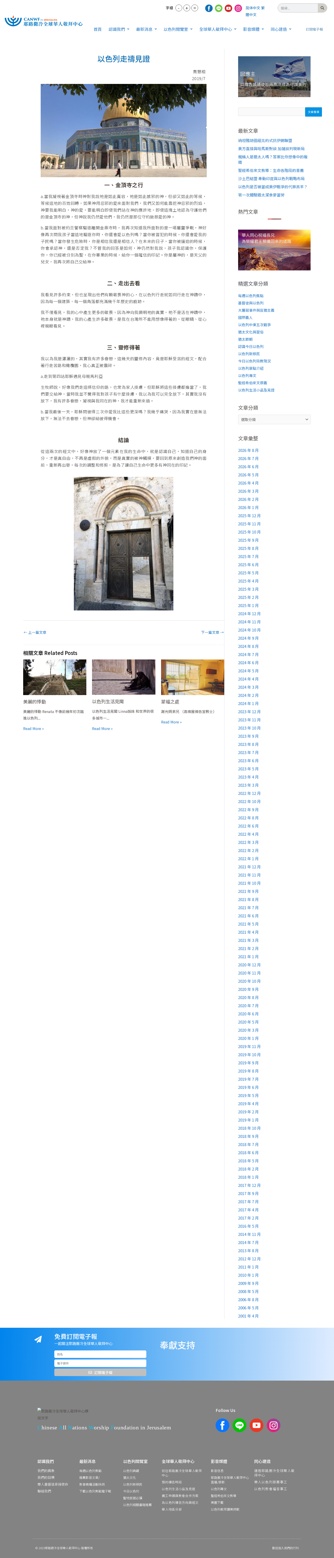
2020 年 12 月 (249, 965)
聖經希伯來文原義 (252, 382)
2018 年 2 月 (248, 1169)
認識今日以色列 (251, 346)
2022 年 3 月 (248, 842)
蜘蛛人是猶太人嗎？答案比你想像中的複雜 (273, 159)
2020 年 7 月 (248, 1005)
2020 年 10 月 (249, 981)
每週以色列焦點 (251, 295)
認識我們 (117, 29)
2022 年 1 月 (248, 858)
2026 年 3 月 (248, 491)
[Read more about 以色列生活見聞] (123, 677)
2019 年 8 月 (248, 1071)
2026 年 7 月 (248, 458)
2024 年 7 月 (248, 654)
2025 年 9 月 (248, 540)
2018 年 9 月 (248, 1136)
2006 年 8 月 (248, 1299)
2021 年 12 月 (249, 867)
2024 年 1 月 (248, 703)
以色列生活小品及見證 (256, 390)
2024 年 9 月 (248, 638)
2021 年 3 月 (248, 940)
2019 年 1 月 (248, 1120)
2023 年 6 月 (248, 760)
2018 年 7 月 (248, 1144)
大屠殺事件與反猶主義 (256, 310)
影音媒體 (251, 29)
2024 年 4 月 (248, 679)
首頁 (98, 29)
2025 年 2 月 (248, 597)
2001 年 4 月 (248, 1316)
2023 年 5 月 (248, 769)
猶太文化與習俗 (251, 332)
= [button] (194, 8)
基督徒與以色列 (251, 303)
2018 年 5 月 (248, 1161)
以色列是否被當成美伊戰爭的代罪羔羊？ (273, 186)
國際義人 (245, 317)
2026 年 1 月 (248, 507)
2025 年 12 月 (249, 515)
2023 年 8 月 (248, 744)
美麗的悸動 (34, 701)
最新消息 (144, 29)
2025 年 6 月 (248, 564)
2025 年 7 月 (248, 556)
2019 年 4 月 (248, 1103)
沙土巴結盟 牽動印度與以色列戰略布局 (271, 178)
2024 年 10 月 (249, 630)
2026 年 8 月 (248, 450)
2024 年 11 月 (249, 622)
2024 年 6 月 (248, 662)
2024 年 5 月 (248, 671)
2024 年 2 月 (248, 695)
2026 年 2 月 (248, 499)
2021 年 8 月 (248, 899)
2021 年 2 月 (248, 948)
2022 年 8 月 (248, 818)
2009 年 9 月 (248, 1283)
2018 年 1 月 (248, 1177)
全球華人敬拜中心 (215, 29)
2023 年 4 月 (248, 777)
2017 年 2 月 (248, 1218)
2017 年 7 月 (248, 1201)
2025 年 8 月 (248, 548)
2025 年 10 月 (249, 532)
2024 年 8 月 (248, 646)
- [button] (178, 8)
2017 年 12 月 (249, 1185)
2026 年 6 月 (248, 466)
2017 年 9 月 (248, 1193)
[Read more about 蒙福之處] (192, 677)
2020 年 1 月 (248, 1038)
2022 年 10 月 (249, 801)
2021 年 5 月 (248, 924)
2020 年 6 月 (248, 1014)
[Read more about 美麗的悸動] (55, 677)
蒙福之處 (170, 701)
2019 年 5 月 (248, 1095)
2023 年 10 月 (249, 728)
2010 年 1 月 (248, 1275)
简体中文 (253, 7)
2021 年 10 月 (249, 883)
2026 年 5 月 (248, 475)
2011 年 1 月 (248, 1267)
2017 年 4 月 (248, 1210)
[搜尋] (322, 8)
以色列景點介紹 (251, 368)
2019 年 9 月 (248, 1063)
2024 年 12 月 (249, 613)
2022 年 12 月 (249, 793)
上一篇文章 (35, 632)
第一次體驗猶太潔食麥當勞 (261, 195)
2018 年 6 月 (248, 1152)
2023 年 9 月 (248, 736)
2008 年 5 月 (248, 1291)
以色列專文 (247, 375)
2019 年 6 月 (248, 1087)
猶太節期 (245, 339)
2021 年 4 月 (248, 932)
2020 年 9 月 (248, 989)
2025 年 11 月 (249, 524)
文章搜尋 (313, 112)
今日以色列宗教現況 (254, 361)
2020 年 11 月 (249, 973)
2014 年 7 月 (248, 1242)
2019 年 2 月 (248, 1112)
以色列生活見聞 (108, 701)
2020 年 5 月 (248, 1022)
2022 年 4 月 (248, 834)
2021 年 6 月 (248, 916)
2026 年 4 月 (248, 483)
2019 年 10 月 (249, 1054)
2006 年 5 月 (248, 1308)
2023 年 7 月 (248, 752)
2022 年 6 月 (248, 826)
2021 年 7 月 (248, 907)
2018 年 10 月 (249, 1128)
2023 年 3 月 (248, 785)
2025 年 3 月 (248, 589)
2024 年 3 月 (248, 687)
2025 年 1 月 (248, 605)
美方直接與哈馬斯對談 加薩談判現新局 (271, 148)
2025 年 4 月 (248, 581)
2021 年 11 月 (249, 875)
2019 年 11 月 (249, 1046)
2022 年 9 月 (248, 809)
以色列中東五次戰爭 (254, 324)
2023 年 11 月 (249, 720)
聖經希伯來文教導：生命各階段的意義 (271, 170)
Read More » (33, 728)
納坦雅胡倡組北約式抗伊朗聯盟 (265, 140)
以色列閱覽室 (176, 29)
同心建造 (279, 29)
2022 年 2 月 (248, 850)
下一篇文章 (212, 632)
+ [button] (186, 8)
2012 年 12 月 (249, 1259)
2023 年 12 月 (249, 711)
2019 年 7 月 (248, 1079)
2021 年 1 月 (248, 956)
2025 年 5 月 (248, 573)
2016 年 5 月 (248, 1226)
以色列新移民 (249, 353)
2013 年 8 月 (248, 1250)
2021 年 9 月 (248, 891)
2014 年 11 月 (249, 1234)
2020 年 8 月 (248, 997)
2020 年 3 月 (248, 1030)
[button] (119, 29)
